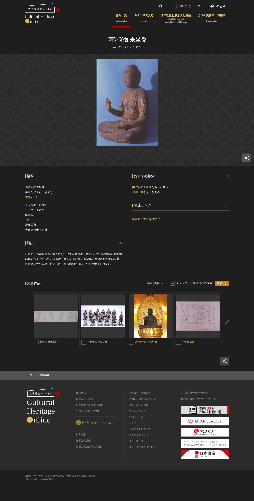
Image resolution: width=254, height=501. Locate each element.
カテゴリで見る (144, 18)
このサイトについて (187, 6)
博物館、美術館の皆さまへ (143, 398)
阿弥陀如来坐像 (142, 187)
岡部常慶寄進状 (48, 341)
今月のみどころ (137, 411)
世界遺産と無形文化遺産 (176, 19)
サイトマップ (136, 441)
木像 (28, 197)
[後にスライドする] (225, 320)
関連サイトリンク (138, 435)
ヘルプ (132, 423)
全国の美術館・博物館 (211, 18)
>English (220, 6)
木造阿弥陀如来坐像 (146, 342)
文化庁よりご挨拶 (138, 404)
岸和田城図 (188, 342)
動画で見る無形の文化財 (89, 446)
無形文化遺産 (83, 440)
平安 (35, 197)
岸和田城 (137, 192)
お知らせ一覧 (136, 417)
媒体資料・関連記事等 (141, 392)
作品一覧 (121, 18)
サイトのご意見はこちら (142, 447)
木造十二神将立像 (97, 342)
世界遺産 (81, 434)
